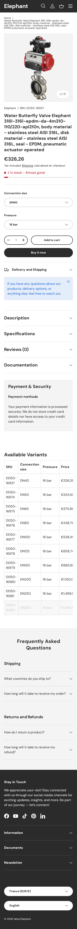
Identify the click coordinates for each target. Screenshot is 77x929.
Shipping (27, 165)
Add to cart (52, 240)
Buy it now (38, 252)
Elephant (10, 108)
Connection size (15, 193)
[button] (61, 6)
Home (7, 18)
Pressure (10, 215)
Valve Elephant (22, 919)
